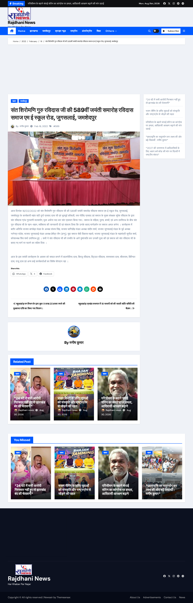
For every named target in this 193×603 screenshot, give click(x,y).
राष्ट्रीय (74, 31)
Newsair (48, 597)
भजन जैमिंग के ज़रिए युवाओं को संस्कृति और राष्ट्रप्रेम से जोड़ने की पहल (73, 402)
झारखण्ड (34, 31)
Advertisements (152, 597)
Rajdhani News (21, 22)
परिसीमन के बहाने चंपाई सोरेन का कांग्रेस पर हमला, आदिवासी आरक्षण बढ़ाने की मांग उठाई (116, 404)
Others (110, 31)
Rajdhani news (26, 410)
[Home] (12, 31)
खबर (14, 101)
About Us (135, 597)
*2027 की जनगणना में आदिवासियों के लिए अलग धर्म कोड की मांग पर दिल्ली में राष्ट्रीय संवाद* (163, 151)
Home (21, 31)
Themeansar (63, 597)
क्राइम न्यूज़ (60, 31)
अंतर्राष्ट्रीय (87, 31)
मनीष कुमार (24, 126)
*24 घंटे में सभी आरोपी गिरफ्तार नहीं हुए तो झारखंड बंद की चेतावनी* (29, 402)
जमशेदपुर (46, 31)
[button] (184, 31)
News (182, 597)
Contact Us (170, 597)
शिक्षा (99, 31)
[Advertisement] (97, 70)
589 (57, 126)
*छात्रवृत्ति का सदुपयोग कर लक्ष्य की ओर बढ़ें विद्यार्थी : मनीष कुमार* (164, 138)
